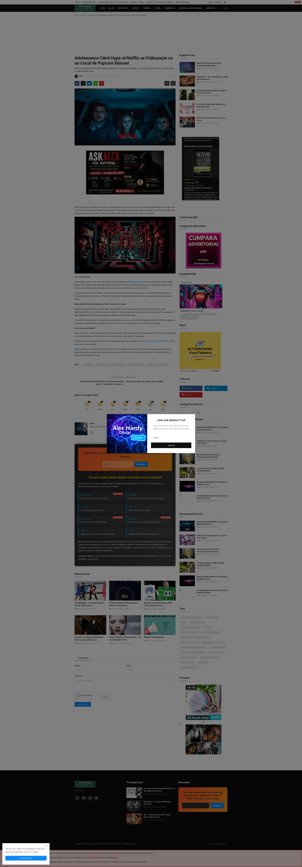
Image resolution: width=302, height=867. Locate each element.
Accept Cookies (26, 858)
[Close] (192, 417)
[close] (46, 845)
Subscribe (171, 445)
